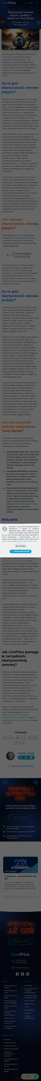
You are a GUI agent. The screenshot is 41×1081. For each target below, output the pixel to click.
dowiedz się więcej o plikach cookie (26, 541)
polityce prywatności (8, 541)
